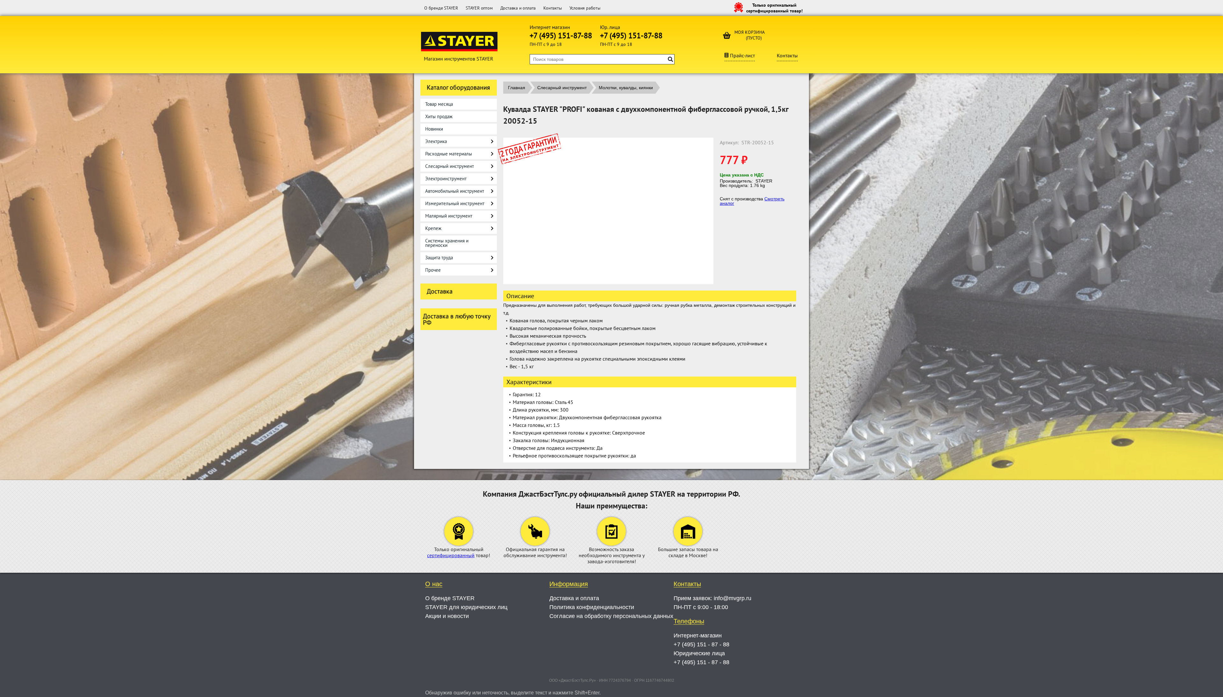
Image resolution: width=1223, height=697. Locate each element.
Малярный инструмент (448, 216)
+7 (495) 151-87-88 (561, 35)
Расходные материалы (448, 154)
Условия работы (584, 8)
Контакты (552, 8)
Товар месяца (439, 104)
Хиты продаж (439, 116)
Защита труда (439, 258)
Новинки (434, 129)
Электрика (436, 141)
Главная (516, 87)
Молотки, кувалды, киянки (626, 87)
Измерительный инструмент (454, 203)
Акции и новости (447, 616)
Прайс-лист (742, 55)
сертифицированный (451, 555)
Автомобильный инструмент (454, 191)
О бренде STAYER (441, 8)
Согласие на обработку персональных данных (611, 616)
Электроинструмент (446, 179)
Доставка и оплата (518, 8)
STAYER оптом (479, 8)
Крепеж (433, 228)
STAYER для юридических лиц (466, 607)
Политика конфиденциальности (591, 607)
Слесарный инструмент (449, 166)
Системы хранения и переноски (446, 243)
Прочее (433, 270)
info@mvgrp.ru (732, 598)
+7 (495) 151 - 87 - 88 (701, 644)
